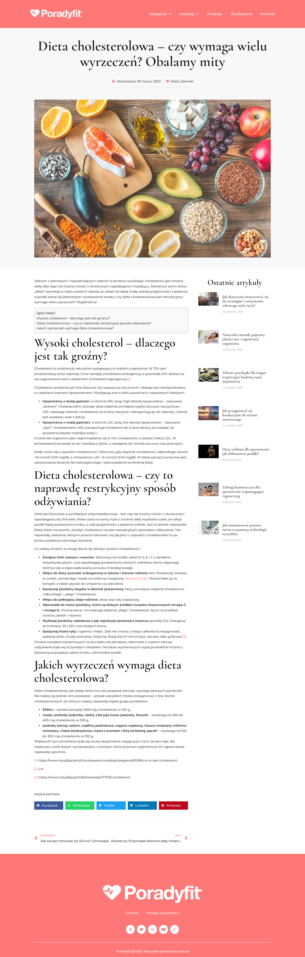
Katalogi (186, 14)
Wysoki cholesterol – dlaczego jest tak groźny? (73, 318)
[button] (48, 805)
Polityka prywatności (163, 913)
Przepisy (214, 14)
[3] (184, 636)
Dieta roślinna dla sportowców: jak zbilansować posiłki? (246, 451)
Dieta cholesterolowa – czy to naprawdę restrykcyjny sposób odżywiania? (94, 323)
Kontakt (268, 14)
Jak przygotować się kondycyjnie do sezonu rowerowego (239, 415)
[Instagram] (152, 929)
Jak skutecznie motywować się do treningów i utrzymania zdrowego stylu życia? (245, 301)
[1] (128, 379)
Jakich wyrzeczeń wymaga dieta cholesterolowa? (75, 328)
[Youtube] (163, 929)
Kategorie (158, 14)
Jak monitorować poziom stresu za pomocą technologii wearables (244, 529)
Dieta (175, 81)
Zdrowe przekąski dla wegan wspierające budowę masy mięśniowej (244, 377)
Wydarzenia (241, 14)
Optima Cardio (136, 578)
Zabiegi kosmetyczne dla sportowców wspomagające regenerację (243, 491)
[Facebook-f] (130, 929)
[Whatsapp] (174, 929)
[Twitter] (141, 929)
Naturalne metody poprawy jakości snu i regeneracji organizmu (243, 339)
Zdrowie (186, 81)
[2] (96, 433)
